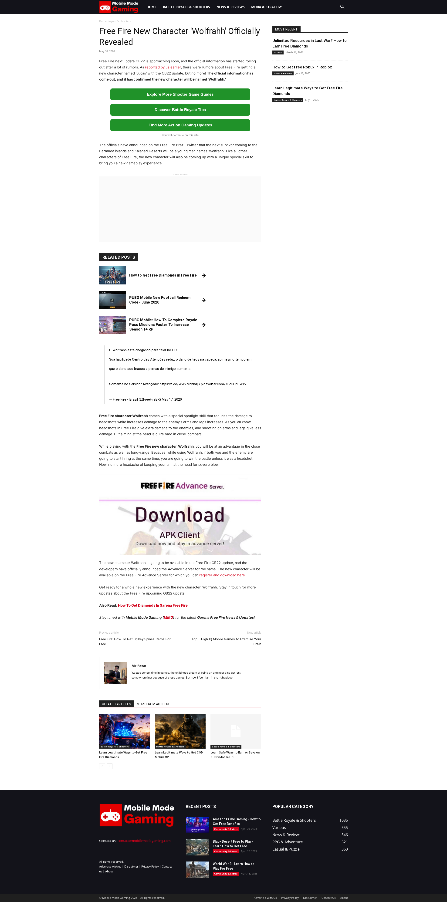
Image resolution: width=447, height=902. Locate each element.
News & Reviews (231, 7)
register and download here (222, 575)
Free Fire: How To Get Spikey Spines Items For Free (135, 641)
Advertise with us (110, 866)
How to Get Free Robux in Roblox (302, 67)
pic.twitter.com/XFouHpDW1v (223, 384)
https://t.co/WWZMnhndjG (180, 384)
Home (151, 7)
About (109, 871)
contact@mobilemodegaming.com (144, 840)
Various (278, 52)
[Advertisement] (180, 209)
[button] (342, 7)
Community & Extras (225, 829)
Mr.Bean (139, 665)
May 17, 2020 (172, 399)
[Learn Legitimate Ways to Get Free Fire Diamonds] (124, 731)
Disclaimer (131, 866)
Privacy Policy (150, 866)
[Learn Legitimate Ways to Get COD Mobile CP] (180, 731)
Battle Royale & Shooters (186, 7)
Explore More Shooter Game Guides (180, 94)
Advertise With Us (265, 898)
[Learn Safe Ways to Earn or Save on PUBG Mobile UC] (235, 731)
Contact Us (329, 898)
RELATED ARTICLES (116, 704)
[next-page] (109, 766)
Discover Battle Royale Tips (180, 110)
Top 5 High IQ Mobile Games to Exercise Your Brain (226, 641)
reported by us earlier (163, 67)
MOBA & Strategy (266, 7)
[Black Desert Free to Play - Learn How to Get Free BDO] (197, 847)
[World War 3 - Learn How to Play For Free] (197, 869)
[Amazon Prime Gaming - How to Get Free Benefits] (197, 825)
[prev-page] (102, 766)
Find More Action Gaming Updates (180, 125)
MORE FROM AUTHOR (153, 704)
